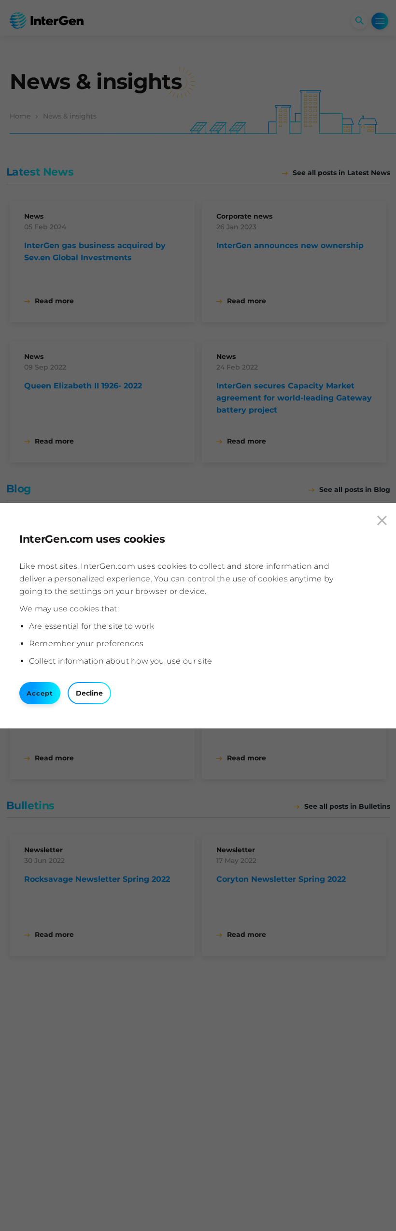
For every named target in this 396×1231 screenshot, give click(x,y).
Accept (40, 693)
